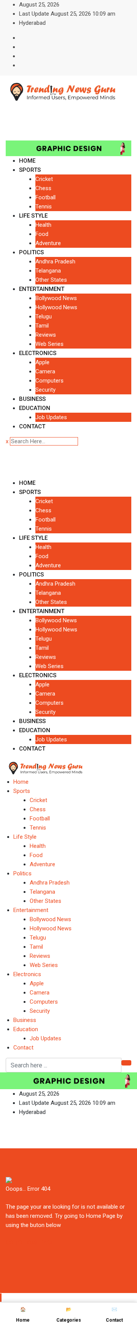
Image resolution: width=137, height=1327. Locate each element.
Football (45, 197)
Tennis (43, 206)
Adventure (48, 243)
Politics (31, 252)
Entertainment (41, 289)
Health (43, 224)
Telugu (43, 316)
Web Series (49, 344)
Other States (51, 279)
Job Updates (51, 417)
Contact (32, 426)
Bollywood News (56, 298)
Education (34, 408)
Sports (30, 169)
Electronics (37, 353)
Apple (42, 362)
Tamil (42, 325)
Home (27, 160)
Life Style (33, 215)
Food (41, 234)
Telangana (48, 270)
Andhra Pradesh (55, 261)
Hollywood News (56, 307)
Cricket (44, 179)
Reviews (45, 334)
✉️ (114, 1315)
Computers (49, 380)
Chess (43, 188)
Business (32, 399)
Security (45, 389)
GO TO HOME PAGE (30, 1242)
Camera (45, 371)
